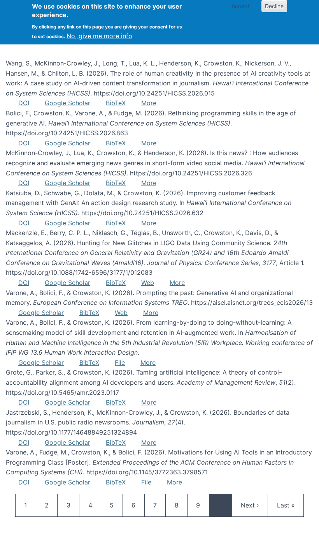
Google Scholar (67, 103)
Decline (274, 6)
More (148, 103)
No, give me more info (99, 36)
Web (147, 282)
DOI (23, 103)
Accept (240, 6)
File (120, 362)
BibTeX (116, 103)
